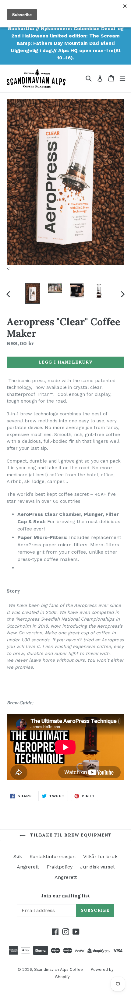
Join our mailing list (65, 896)
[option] (32, 293)
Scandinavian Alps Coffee (58, 969)
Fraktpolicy (60, 867)
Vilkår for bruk (100, 856)
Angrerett (28, 867)
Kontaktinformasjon (53, 856)
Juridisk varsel (97, 867)
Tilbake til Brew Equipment (70, 835)
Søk (17, 856)
